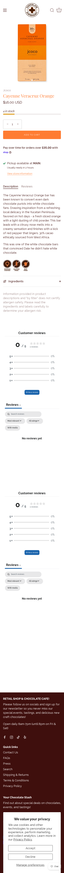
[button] (32, 356)
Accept (30, 848)
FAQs (6, 758)
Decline (30, 856)
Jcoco (7, 90)
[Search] (52, 10)
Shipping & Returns (16, 774)
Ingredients (15, 281)
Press (7, 763)
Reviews (26, 186)
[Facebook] (4, 737)
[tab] (12, 186)
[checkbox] (12, 428)
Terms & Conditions (16, 780)
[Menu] (5, 10)
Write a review (32, 392)
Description (10, 186)
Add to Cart (32, 135)
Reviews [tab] (13, 405)
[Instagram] (11, 737)
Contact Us (10, 752)
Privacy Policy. (22, 839)
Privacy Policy (12, 786)
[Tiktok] (18, 737)
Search (7, 769)
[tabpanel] (32, 442)
